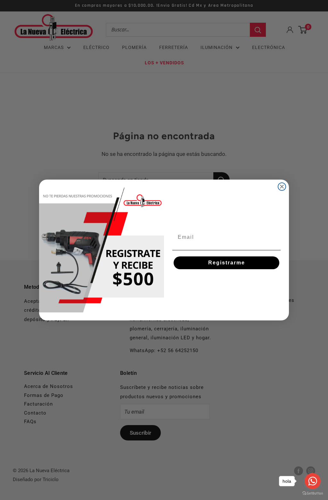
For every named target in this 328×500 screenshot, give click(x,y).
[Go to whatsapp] (313, 481)
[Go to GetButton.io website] (312, 493)
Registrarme (226, 262)
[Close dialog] (282, 186)
